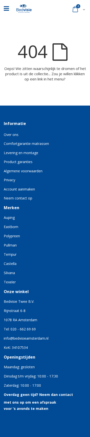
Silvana (9, 272)
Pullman (10, 245)
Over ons (11, 134)
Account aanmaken (19, 189)
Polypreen (12, 236)
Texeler (10, 282)
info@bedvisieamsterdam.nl (26, 338)
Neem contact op (18, 198)
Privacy (9, 180)
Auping (9, 217)
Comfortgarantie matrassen (26, 143)
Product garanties (18, 161)
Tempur (10, 254)
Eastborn (11, 226)
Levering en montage (21, 152)
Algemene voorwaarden (23, 171)
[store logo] (24, 7)
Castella (10, 263)
